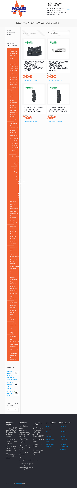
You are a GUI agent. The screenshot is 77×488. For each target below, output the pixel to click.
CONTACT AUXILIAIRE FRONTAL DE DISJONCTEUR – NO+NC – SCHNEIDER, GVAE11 (33, 66)
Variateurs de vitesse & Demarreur (13, 356)
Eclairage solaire (13, 237)
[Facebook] (24, 76)
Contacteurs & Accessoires (14, 125)
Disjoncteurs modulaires (14, 151)
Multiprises (13, 302)
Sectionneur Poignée (14, 345)
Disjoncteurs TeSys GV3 (17, 196)
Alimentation (14, 87)
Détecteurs (13, 201)
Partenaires (50, 439)
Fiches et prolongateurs (14, 255)
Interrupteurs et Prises (14, 267)
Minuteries (13, 293)
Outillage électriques (13, 306)
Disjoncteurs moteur (14, 157)
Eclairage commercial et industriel (14, 214)
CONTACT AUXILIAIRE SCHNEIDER (17, 181)
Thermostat (14, 350)
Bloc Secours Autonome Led (13, 94)
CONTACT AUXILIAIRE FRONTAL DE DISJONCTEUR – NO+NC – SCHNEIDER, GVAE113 (58, 66)
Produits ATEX (12, 318)
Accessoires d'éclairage (14, 78)
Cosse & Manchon (13, 131)
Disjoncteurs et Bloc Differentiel (14, 145)
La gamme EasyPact (15, 162)
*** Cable (13, 74)
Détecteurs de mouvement (14, 206)
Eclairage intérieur (13, 227)
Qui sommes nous (48, 429)
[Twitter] (27, 76)
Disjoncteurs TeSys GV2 (17, 188)
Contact (48, 446)
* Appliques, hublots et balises (13, 52)
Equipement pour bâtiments (14, 249)
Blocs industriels (13, 101)
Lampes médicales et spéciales (13, 280)
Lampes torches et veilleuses (13, 288)
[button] (30, 80)
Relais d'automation (14, 340)
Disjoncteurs (14, 135)
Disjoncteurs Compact (14, 139)
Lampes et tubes (13, 273)
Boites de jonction (13, 106)
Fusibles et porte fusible (13, 261)
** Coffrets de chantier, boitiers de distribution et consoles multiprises (14, 64)
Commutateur (14, 120)
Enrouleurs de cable (13, 242)
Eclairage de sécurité (13, 222)
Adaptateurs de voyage (14, 83)
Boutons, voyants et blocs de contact (13, 113)
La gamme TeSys (15, 170)
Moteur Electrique (13, 298)
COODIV (18, 484)
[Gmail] (30, 76)
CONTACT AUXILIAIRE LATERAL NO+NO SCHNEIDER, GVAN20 (58, 109)
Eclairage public (13, 232)
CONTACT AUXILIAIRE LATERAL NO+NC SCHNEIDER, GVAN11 (33, 109)
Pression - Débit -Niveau (13, 312)
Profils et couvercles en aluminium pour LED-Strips (13, 328)
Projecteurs (13, 336)
